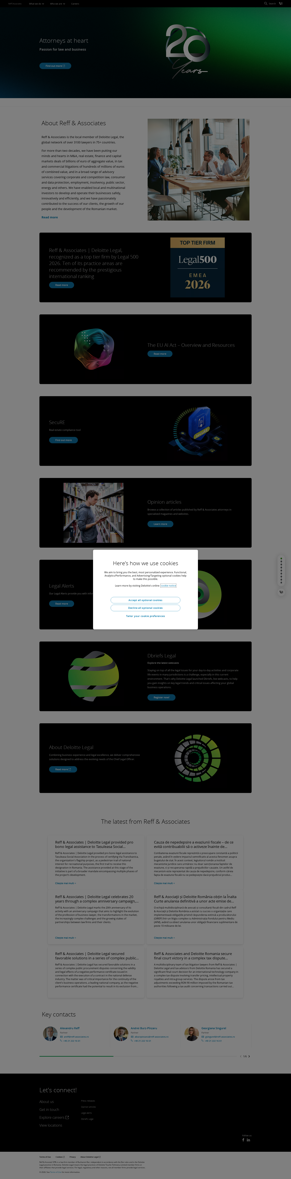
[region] (145, 589)
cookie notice (168, 585)
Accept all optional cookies (145, 600)
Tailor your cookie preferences (145, 616)
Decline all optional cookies (145, 608)
